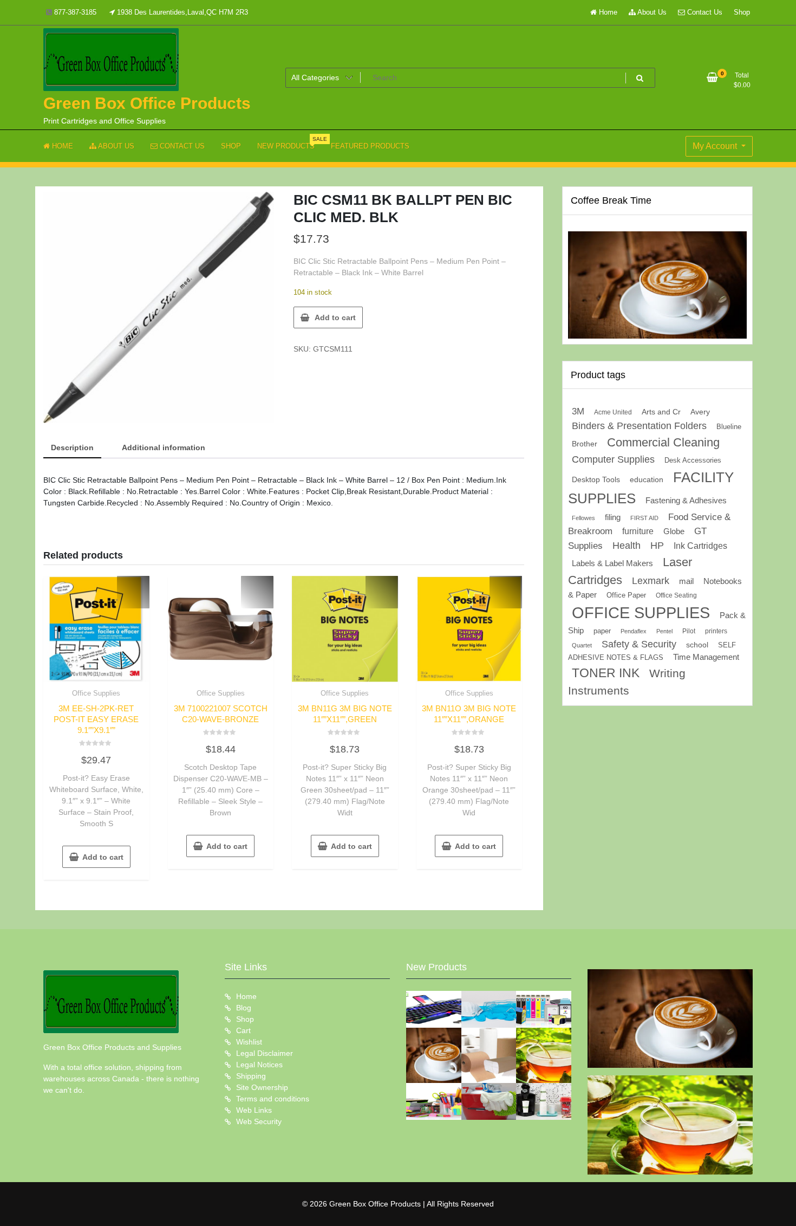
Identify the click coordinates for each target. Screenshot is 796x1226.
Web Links (254, 1110)
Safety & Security (639, 644)
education (646, 479)
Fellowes (583, 518)
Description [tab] (72, 447)
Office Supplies (96, 693)
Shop (742, 12)
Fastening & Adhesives (686, 500)
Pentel (664, 631)
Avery (700, 412)
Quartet (582, 645)
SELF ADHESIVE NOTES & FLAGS (652, 651)
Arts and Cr (661, 411)
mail (686, 581)
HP (657, 545)
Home (607, 12)
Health (626, 545)
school (697, 644)
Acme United (613, 412)
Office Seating (676, 595)
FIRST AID (644, 518)
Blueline (728, 427)
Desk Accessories (692, 460)
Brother (584, 443)
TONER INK (606, 673)
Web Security (259, 1121)
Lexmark (650, 580)
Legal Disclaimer (264, 1053)
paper (602, 631)
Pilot (688, 631)
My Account (716, 146)
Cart (243, 1030)
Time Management (706, 657)
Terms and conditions (272, 1098)
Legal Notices (259, 1064)
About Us (651, 12)
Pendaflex (634, 631)
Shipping (251, 1076)
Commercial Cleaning (663, 442)
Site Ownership (262, 1087)
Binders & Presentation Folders (639, 425)
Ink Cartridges (700, 545)
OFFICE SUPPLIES (641, 612)
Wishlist (249, 1041)
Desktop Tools (596, 480)
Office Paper (626, 595)
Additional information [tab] (163, 447)
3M (578, 411)
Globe (673, 531)
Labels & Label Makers (612, 563)
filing (613, 517)
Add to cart (335, 317)
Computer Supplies (613, 459)
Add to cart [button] (102, 857)
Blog (243, 1007)
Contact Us (703, 12)
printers (716, 631)
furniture (638, 531)
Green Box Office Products (147, 103)
